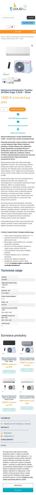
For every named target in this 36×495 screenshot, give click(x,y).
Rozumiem (18, 490)
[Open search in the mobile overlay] (18, 17)
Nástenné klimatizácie (13, 37)
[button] (28, 23)
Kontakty (3, 445)
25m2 (3, 287)
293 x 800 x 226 (6, 312)
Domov (3, 37)
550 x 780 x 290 (6, 320)
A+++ (3, 299)
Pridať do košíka (17, 109)
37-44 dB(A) (5, 293)
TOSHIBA (4, 279)
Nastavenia (18, 485)
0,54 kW (3, 304)
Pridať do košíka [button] (9, 371)
